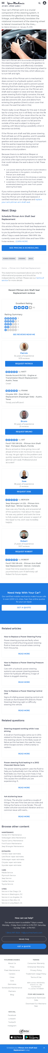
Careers (12, 974)
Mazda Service (7, 873)
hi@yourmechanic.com (31, 933)
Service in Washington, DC (12, 894)
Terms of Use (36, 977)
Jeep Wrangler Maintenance (13, 846)
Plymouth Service (9, 875)
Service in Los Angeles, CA (12, 897)
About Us (12, 963)
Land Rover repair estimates (13, 857)
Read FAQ (24, 939)
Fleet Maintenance (12, 970)
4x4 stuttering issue (13, 796)
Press (12, 967)
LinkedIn (12, 1019)
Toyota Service (7, 884)
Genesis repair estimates (11, 854)
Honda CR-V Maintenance (12, 835)
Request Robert (24, 552)
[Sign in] (44, 3)
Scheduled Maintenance (12, 988)
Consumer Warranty (36, 963)
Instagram (12, 1026)
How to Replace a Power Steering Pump (22, 637)
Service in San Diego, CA (11, 891)
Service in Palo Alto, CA (11, 900)
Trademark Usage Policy (36, 974)
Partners (12, 991)
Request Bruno (24, 432)
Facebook (12, 1015)
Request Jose (24, 492)
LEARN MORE (21, 241)
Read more (24, 654)
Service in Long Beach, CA (12, 903)
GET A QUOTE (24, 608)
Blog (12, 995)
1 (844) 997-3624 (13, 933)
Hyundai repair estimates (11, 865)
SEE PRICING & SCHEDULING (24, 248)
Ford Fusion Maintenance (12, 844)
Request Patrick (24, 364)
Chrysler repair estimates (11, 862)
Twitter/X (12, 1022)
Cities (12, 977)
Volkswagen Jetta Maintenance (14, 838)
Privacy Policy (36, 970)
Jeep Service (6, 878)
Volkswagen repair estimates (13, 860)
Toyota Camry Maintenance (12, 841)
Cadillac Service (8, 881)
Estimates (12, 984)
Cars (12, 981)
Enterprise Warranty (36, 967)
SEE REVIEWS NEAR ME (24, 334)
